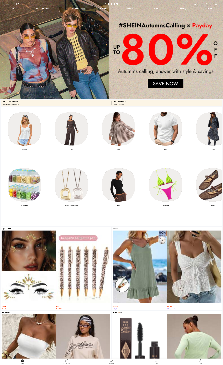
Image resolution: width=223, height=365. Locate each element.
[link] (19, 3)
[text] (29, 305)
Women (24, 149)
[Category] (6, 3)
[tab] (12, 8)
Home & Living (24, 205)
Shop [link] (22, 363)
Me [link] (201, 363)
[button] (215, 3)
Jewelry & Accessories (71, 205)
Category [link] (66, 363)
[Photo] (24, 129)
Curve (71, 149)
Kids (118, 149)
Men (165, 149)
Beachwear (165, 205)
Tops (118, 205)
